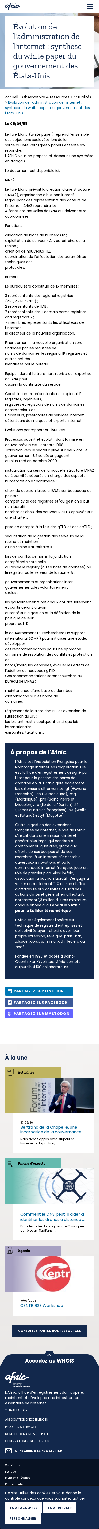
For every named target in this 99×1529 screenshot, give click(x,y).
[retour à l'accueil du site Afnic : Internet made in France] (49, 1379)
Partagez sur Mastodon (42, 1013)
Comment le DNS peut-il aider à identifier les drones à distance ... (52, 1216)
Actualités (82, 97)
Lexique (10, 1471)
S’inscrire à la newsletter (38, 1451)
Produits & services (21, 1427)
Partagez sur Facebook (41, 1002)
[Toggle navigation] (90, 6)
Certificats (13, 1465)
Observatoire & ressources (45, 97)
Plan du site (14, 1484)
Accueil (12, 97)
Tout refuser (59, 1508)
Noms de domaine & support (26, 1434)
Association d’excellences (26, 1420)
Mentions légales (17, 1477)
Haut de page (18, 1410)
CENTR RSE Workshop (41, 1305)
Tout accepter (23, 1508)
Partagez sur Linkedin (39, 991)
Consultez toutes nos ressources (49, 1331)
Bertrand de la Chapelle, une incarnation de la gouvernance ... (52, 1129)
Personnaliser (23, 1518)
